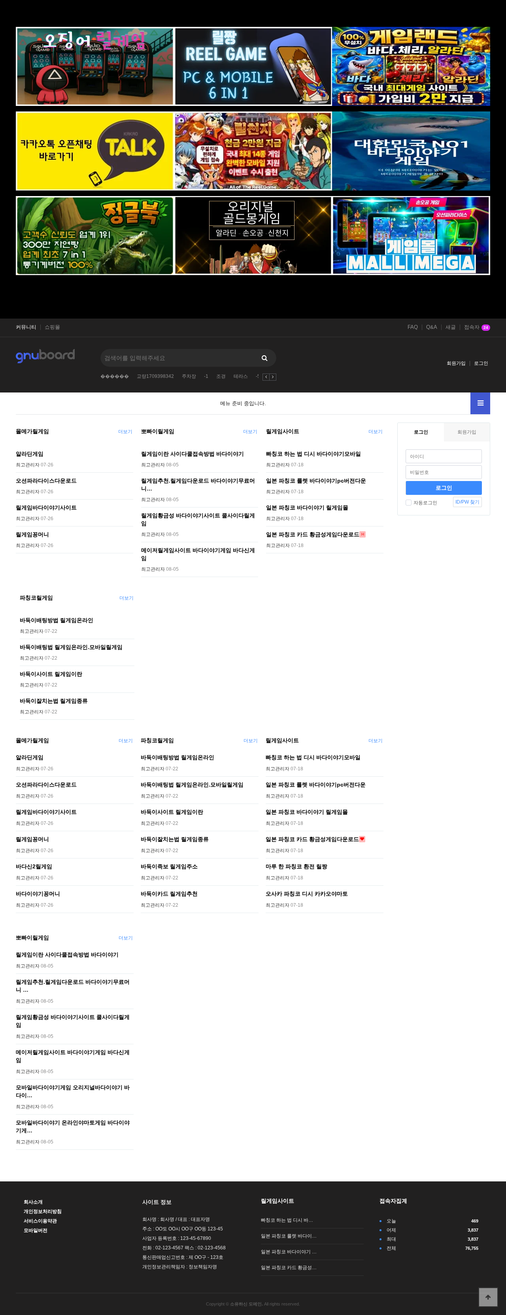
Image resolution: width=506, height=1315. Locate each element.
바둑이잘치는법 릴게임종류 (54, 701)
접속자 (476, 327)
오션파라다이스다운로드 (46, 480)
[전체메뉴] (480, 403)
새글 (451, 327)
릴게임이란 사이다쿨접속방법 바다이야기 (192, 454)
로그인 (481, 363)
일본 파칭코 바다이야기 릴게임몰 (307, 507)
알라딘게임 (29, 454)
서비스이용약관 (40, 1221)
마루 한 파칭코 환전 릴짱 (296, 866)
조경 (221, 376)
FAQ (413, 327)
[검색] (264, 358)
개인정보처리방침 (43, 1211)
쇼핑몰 (52, 327)
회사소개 (33, 1202)
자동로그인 (425, 503)
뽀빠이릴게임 (157, 431)
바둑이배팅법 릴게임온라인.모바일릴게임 (71, 647)
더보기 (125, 431)
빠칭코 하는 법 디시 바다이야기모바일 (313, 454)
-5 (258, 376)
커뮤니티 (26, 327)
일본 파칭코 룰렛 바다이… (289, 1236)
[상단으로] (488, 1297)
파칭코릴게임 (36, 597)
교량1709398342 (155, 376)
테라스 (241, 376)
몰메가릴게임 (32, 431)
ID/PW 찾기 (467, 502)
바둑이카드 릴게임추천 (169, 894)
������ (114, 376)
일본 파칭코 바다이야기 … (289, 1252)
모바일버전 (35, 1230)
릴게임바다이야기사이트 (46, 507)
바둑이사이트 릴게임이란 (51, 674)
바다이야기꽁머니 (38, 894)
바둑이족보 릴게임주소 (169, 866)
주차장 (189, 376)
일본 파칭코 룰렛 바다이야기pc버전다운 (316, 480)
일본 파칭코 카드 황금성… (289, 1267)
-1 (206, 376)
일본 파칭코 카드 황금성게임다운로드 (312, 534)
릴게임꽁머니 (32, 534)
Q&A (431, 327)
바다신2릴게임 (34, 866)
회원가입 (456, 363)
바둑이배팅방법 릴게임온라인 (56, 620)
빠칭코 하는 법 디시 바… (287, 1220)
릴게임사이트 (282, 431)
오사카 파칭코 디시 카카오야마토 (307, 894)
